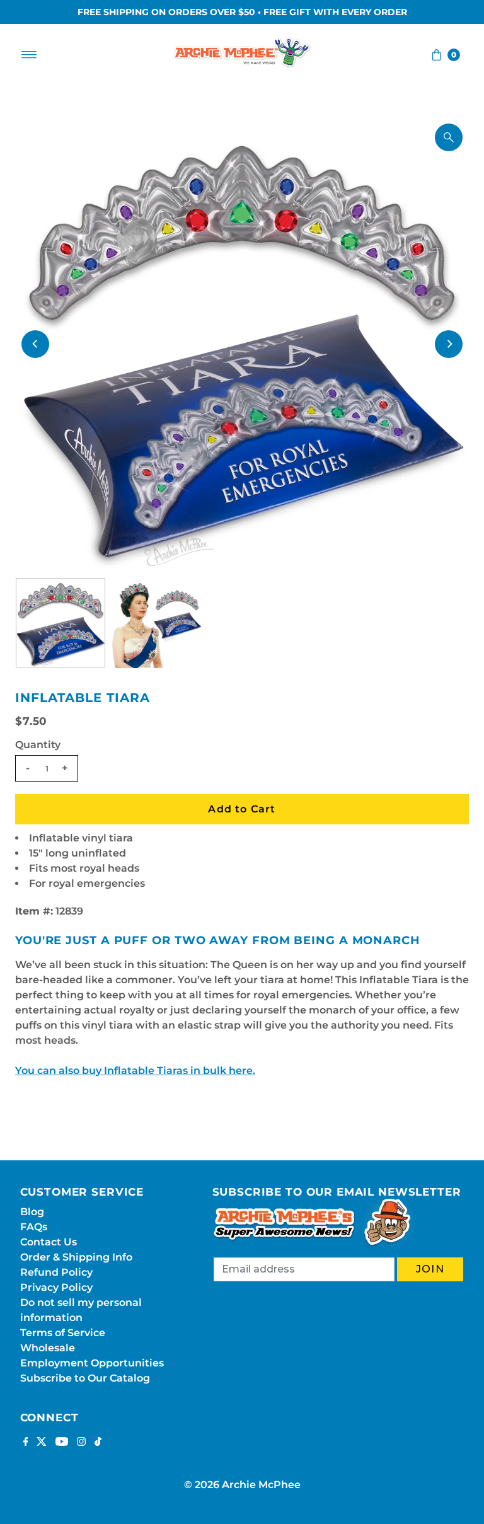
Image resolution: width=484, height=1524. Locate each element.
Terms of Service (62, 1333)
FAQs (33, 1227)
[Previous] (35, 344)
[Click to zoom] (449, 137)
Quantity (37, 745)
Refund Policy (56, 1272)
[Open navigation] (29, 55)
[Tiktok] (98, 1442)
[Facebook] (25, 1442)
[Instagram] (81, 1442)
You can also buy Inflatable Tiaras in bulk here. (135, 1071)
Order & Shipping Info (76, 1257)
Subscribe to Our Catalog (85, 1378)
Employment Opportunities (92, 1363)
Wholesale (47, 1348)
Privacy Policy (56, 1287)
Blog (32, 1212)
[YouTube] (61, 1442)
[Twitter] (42, 1442)
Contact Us (48, 1242)
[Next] (449, 344)
